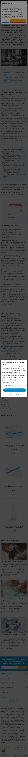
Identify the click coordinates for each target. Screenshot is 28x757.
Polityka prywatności (12, 382)
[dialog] (14, 378)
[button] (14, 386)
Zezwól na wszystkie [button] (14, 390)
